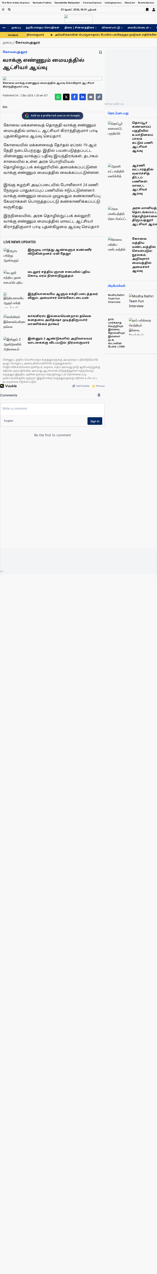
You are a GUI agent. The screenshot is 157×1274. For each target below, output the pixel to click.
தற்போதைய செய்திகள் (42, 27)
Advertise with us (112, 104)
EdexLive (130, 2)
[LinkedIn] (82, 97)
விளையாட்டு (111, 27)
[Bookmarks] (147, 9)
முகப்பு (16, 27)
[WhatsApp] (58, 97)
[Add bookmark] (100, 52)
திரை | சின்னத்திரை (79, 27)
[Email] (90, 97)
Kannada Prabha (42, 2)
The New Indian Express (16, 2)
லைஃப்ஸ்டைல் (138, 27)
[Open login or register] (153, 9)
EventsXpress (146, 2)
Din (5, 107)
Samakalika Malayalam (67, 2)
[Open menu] (3, 9)
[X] (66, 97)
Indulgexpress (113, 2)
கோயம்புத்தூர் (15, 52)
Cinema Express (92, 2)
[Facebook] (74, 97)
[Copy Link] (99, 97)
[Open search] (9, 9)
